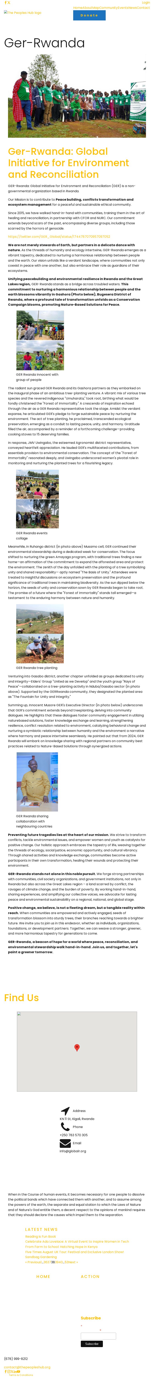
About (87, 7)
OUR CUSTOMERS (49, 1300)
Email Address (91, 1330)
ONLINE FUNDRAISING (96, 1300)
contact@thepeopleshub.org (27, 1367)
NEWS (40, 1316)
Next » (73, 1262)
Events (123, 7)
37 (49, 1262)
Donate (89, 15)
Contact (143, 7)
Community (108, 7)
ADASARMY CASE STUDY (54, 1308)
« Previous (33, 1262)
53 (66, 1262)
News (132, 7)
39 (57, 1262)
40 (61, 1262)
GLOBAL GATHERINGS (96, 1285)
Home (78, 7)
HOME (40, 1285)
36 (45, 1262)
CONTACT (88, 1308)
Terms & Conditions (21, 1375)
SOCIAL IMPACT (92, 1293)
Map (95, 7)
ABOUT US (44, 1293)
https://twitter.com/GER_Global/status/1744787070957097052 (59, 236)
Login (146, 2)
